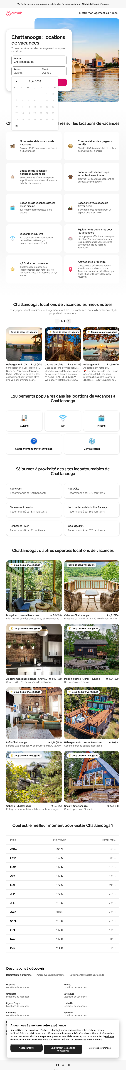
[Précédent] (57, 321)
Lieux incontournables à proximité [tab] (86, 975)
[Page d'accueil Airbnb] (14, 13)
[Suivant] (68, 321)
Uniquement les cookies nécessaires (63, 1049)
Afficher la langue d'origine (95, 4)
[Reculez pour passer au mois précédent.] (17, 81)
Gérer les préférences (100, 1048)
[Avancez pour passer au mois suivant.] (53, 81)
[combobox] (39, 62)
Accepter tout (26, 1048)
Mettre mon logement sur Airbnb (98, 13)
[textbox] (25, 73)
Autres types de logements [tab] (50, 975)
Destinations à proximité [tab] (19, 975)
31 (16, 125)
